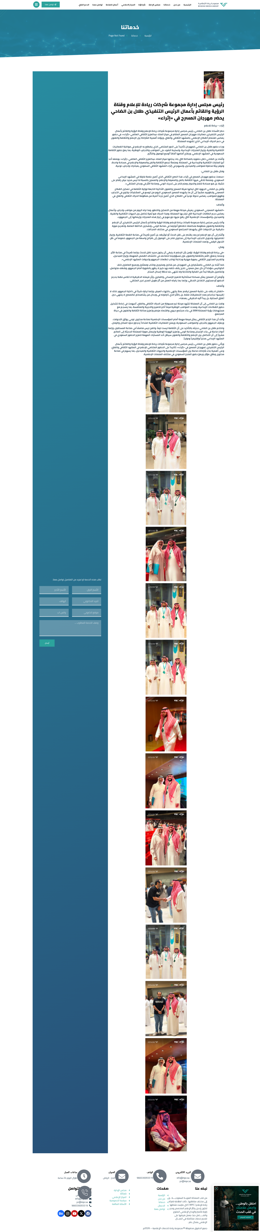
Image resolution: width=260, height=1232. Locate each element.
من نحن (176, 4)
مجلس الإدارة (154, 4)
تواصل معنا (97, 4)
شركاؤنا (141, 4)
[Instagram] (67, 1213)
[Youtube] (74, 1213)
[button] (216, 1188)
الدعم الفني (84, 4)
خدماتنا (167, 4)
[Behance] (61, 1213)
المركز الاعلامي (128, 4)
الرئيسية (187, 4)
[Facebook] (88, 1213)
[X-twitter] (81, 1213)
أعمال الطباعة (112, 4)
